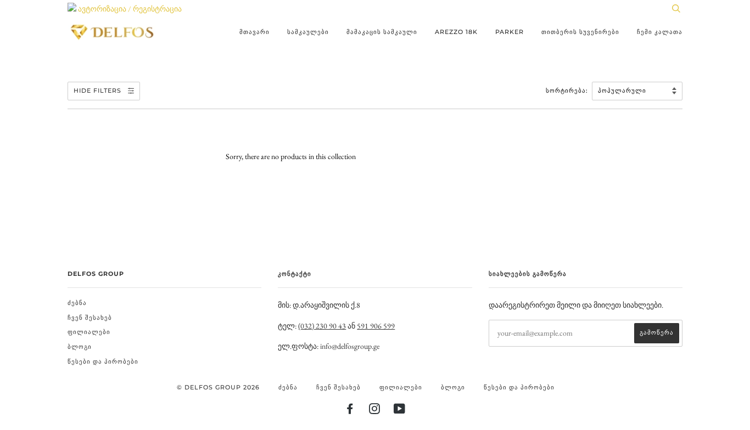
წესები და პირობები (103, 361)
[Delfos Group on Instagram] (374, 411)
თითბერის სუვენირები (580, 32)
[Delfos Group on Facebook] (350, 411)
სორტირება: (568, 90)
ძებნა (77, 303)
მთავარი (254, 32)
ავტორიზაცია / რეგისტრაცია (129, 9)
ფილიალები (89, 332)
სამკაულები (308, 32)
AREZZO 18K (456, 32)
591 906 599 (376, 326)
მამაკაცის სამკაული (381, 32)
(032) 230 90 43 (322, 326)
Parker (509, 32)
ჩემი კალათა (659, 32)
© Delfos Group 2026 (218, 387)
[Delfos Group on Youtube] (400, 411)
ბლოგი (80, 346)
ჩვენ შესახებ (90, 317)
